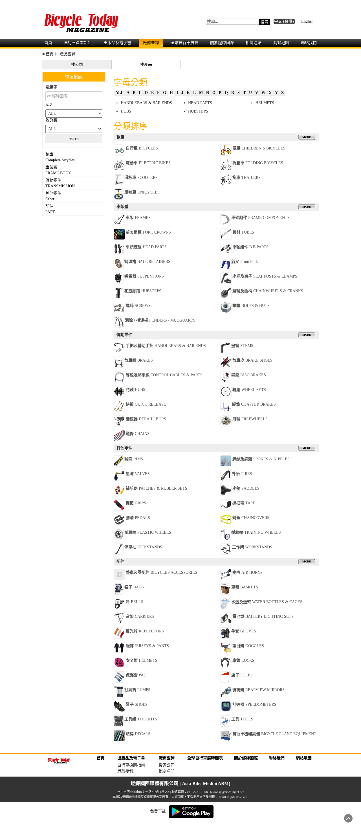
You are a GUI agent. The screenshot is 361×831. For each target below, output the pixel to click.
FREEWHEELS (250, 419)
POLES (242, 675)
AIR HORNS (247, 572)
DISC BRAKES (248, 375)
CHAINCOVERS (250, 518)
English (307, 21)
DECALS (138, 734)
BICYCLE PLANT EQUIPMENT (274, 734)
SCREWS (138, 306)
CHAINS (137, 434)
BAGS (134, 587)
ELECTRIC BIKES (148, 163)
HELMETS (265, 103)
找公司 (77, 64)
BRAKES (138, 360)
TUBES (243, 232)
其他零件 (53, 196)
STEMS (242, 346)
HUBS (126, 111)
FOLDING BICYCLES (257, 163)
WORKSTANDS (252, 547)
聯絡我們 (309, 43)
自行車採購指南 (131, 765)
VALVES (138, 474)
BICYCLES (142, 148)
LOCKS (243, 660)
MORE (306, 137)
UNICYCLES (142, 192)
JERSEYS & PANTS (147, 646)
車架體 (58, 170)
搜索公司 (167, 765)
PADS (137, 675)
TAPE (243, 503)
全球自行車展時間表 (205, 758)
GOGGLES (248, 646)
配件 (50, 209)
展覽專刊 (125, 771)
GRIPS (136, 503)
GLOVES (243, 631)
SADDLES (245, 488)
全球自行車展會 (184, 43)
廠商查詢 (151, 43)
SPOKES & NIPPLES (261, 459)
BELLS (134, 602)
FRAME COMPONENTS (260, 218)
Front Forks (245, 262)
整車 (59, 157)
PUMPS (137, 690)
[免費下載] (191, 811)
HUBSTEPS (198, 111)
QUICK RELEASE (146, 404)
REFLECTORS (145, 631)
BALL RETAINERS (147, 262)
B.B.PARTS (250, 247)
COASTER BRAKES (254, 404)
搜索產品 (167, 771)
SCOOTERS (141, 177)
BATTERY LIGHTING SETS (263, 616)
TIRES (242, 474)
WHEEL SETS (249, 390)
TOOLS (242, 719)
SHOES (137, 704)
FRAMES (138, 218)
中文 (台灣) (284, 21)
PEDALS (138, 518)
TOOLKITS (140, 719)
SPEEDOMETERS (254, 704)
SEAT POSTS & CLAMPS (264, 276)
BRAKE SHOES (252, 360)
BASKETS (244, 587)
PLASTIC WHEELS (147, 532)
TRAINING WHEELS (256, 532)
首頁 (48, 43)
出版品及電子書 (117, 43)
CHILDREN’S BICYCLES (258, 148)
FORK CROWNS (148, 232)
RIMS (133, 459)
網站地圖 (281, 43)
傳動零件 (60, 183)
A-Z (48, 105)
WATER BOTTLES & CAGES (266, 602)
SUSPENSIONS (144, 276)
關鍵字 (51, 87)
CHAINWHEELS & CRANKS (267, 291)
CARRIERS (140, 616)
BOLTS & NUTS (251, 306)
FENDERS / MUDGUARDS (160, 320)
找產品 (146, 64)
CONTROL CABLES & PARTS (164, 375)
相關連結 (253, 43)
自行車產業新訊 (78, 43)
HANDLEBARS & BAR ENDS (146, 103)
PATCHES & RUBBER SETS (156, 488)
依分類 (51, 120)
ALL (119, 93)
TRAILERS (246, 177)
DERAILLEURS (146, 419)
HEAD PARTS (200, 103)
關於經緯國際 (222, 43)
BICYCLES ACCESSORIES (161, 572)
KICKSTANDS (143, 547)
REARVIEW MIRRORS (258, 690)
